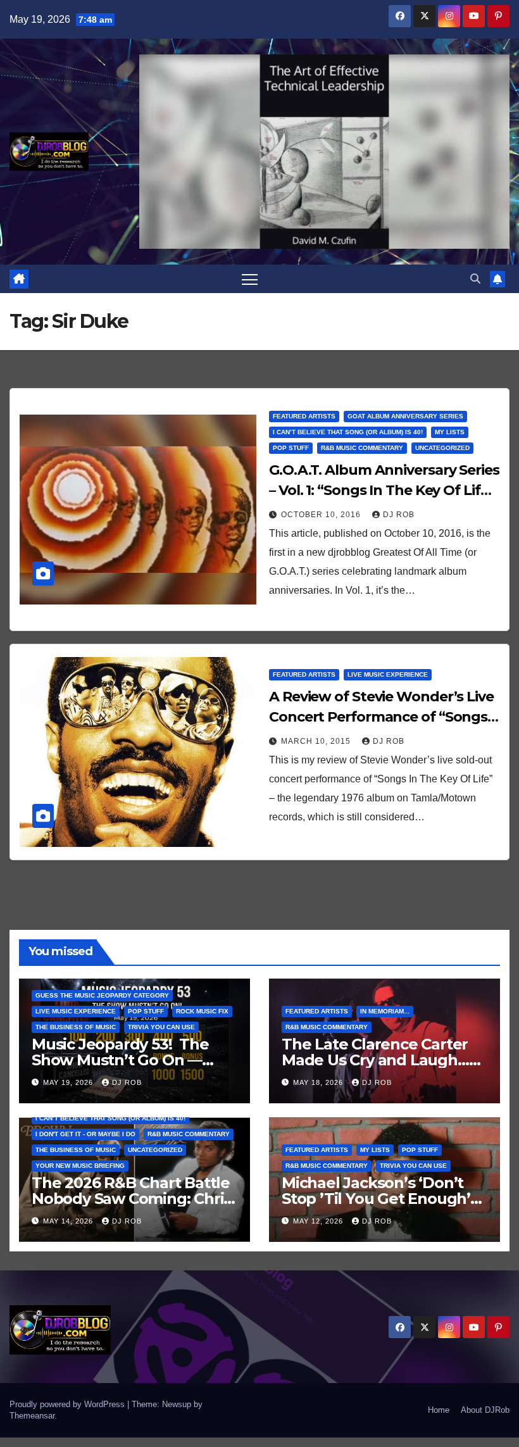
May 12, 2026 (319, 1221)
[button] (475, 278)
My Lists (450, 432)
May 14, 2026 (69, 1221)
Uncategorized (442, 447)
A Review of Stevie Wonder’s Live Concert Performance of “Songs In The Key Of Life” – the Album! (381, 717)
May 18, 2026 (319, 1082)
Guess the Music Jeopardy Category (102, 995)
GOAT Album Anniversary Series (405, 416)
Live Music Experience (387, 674)
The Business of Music (75, 1027)
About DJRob (485, 1410)
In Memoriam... (385, 1011)
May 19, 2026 (69, 1082)
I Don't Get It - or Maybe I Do (85, 1134)
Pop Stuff (291, 447)
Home (438, 1410)
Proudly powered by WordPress (68, 1404)
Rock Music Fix (202, 1011)
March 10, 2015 (317, 741)
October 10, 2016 (322, 514)
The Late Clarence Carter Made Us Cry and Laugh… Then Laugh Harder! (375, 1060)
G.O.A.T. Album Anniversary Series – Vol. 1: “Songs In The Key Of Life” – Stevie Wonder (384, 490)
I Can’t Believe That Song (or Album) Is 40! (348, 432)
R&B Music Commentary (362, 447)
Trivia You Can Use (161, 1027)
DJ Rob (399, 514)
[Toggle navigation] (249, 279)
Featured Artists (304, 416)
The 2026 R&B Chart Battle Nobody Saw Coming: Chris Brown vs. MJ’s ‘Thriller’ (131, 1199)
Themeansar (31, 1415)
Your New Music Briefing (80, 1165)
